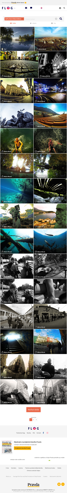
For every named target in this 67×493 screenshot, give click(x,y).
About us (8, 476)
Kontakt (39, 433)
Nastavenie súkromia (55, 476)
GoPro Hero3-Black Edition (13, 19)
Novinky (29, 433)
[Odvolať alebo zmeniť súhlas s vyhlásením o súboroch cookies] (59, 484)
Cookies (45, 476)
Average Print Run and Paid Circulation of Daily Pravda (27, 476)
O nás (7, 468)
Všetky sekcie (20, 2)
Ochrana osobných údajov (33, 470)
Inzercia (21, 468)
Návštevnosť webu (50, 468)
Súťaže (59, 468)
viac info (52, 491)
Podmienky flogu (20, 433)
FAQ (34, 433)
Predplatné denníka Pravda (22, 448)
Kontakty (13, 468)
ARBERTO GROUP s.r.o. (49, 490)
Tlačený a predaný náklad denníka (34, 468)
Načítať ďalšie (33, 409)
